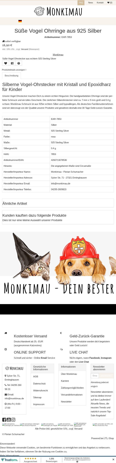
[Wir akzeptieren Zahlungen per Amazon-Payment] (30, 424)
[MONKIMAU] (58, 11)
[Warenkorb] (112, 21)
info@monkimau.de (14, 398)
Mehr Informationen (9, 455)
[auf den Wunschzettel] (5, 63)
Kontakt (100, 3)
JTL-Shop (109, 438)
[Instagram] (13, 420)
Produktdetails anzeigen (14, 70)
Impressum (39, 404)
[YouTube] (9, 420)
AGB (35, 376)
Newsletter (66, 401)
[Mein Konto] (106, 21)
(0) (110, 3)
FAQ (81, 3)
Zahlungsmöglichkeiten (72, 387)
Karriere (65, 381)
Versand (24, 49)
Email (44, 358)
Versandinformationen (71, 394)
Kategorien (10, 21)
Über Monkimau (69, 374)
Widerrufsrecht (40, 390)
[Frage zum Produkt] (19, 63)
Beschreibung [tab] (11, 75)
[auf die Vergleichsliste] (12, 63)
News (90, 3)
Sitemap (37, 397)
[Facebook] (4, 420)
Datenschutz (39, 383)
